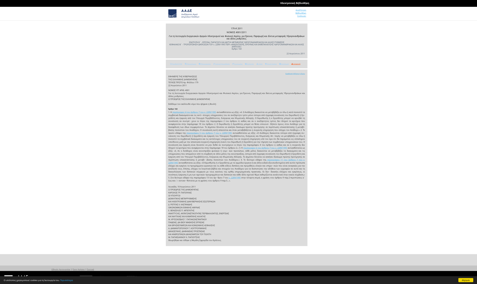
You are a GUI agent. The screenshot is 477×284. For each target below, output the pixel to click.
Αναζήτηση (301, 10)
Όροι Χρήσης (79, 269)
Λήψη (260, 64)
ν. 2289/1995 (234, 177)
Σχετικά (90, 269)
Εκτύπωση (285, 64)
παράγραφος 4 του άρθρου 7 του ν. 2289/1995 (194, 112)
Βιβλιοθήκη (301, 13)
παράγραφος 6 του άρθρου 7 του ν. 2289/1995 (265, 148)
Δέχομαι (466, 280)
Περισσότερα (66, 280)
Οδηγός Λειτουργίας (60, 269)
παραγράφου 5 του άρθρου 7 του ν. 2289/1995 (209, 133)
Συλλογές (301, 16)
